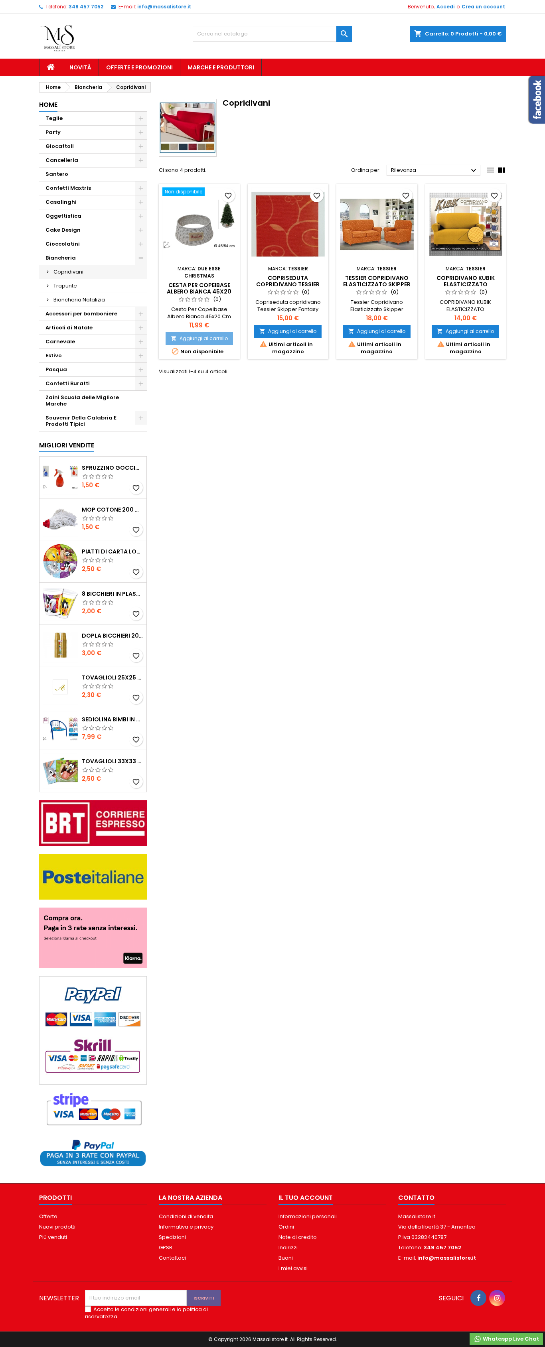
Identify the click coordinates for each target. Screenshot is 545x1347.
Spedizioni (172, 1237)
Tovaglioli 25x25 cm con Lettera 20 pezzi (112, 677)
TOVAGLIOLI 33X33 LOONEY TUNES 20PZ (112, 761)
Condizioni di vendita (186, 1216)
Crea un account (483, 6)
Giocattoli (59, 146)
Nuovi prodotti (57, 1227)
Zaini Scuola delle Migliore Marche (82, 401)
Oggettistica (63, 216)
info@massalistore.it (164, 6)
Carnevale (60, 341)
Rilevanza (434, 170)
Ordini (286, 1227)
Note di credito (297, 1237)
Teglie (54, 118)
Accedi (445, 6)
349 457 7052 (86, 6)
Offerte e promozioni (139, 67)
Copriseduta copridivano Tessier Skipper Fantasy (288, 284)
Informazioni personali (307, 1216)
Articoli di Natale (69, 327)
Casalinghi (61, 202)
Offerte (48, 1216)
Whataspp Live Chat (510, 1339)
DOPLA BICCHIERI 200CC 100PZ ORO (112, 635)
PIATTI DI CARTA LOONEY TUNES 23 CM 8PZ (112, 551)
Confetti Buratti (67, 383)
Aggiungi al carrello (199, 338)
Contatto (416, 1197)
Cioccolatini (62, 244)
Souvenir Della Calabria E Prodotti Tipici (81, 421)
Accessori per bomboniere (81, 313)
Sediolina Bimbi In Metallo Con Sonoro (112, 719)
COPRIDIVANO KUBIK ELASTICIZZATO (465, 281)
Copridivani (68, 272)
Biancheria (60, 258)
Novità (80, 67)
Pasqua (56, 369)
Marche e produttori (221, 67)
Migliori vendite (66, 445)
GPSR (165, 1247)
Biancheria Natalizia (79, 299)
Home (48, 104)
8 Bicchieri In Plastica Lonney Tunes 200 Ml (112, 594)
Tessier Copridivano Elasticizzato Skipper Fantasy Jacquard (377, 284)
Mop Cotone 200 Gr (112, 509)
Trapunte (65, 285)
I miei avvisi (293, 1268)
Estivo (53, 355)
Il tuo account (305, 1197)
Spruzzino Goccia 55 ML (112, 468)
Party (53, 132)
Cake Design (63, 230)
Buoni (285, 1258)
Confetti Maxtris (68, 188)
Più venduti (53, 1237)
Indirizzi (288, 1247)
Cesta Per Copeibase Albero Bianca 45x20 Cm (199, 291)
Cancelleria (61, 160)
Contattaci (172, 1258)
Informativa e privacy (186, 1227)
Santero (56, 174)
